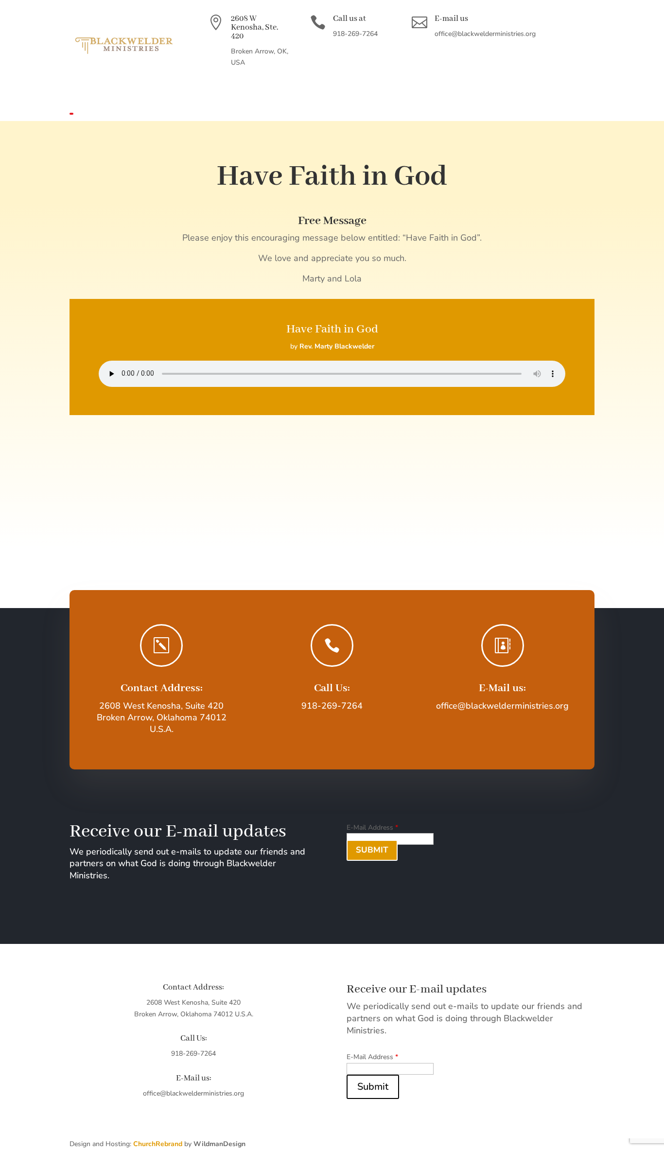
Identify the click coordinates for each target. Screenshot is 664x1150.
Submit (372, 849)
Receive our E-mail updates (178, 832)
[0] (82, 115)
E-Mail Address (372, 827)
